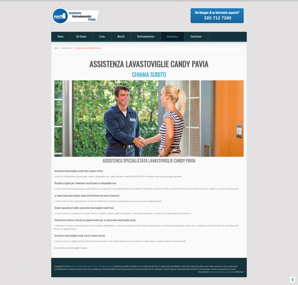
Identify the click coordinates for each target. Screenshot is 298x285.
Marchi (120, 36)
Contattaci (196, 36)
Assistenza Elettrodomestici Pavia (84, 266)
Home (60, 36)
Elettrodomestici (145, 36)
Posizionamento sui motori (221, 272)
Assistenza (172, 36)
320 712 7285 (217, 18)
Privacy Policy (105, 266)
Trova (102, 36)
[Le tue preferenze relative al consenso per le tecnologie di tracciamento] (293, 280)
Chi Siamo (81, 36)
